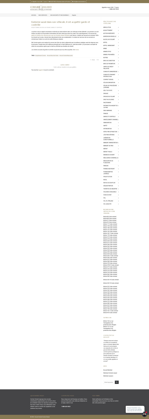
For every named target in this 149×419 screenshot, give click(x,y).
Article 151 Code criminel (110, 229)
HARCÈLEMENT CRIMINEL (110, 119)
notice (77, 49)
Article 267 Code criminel (110, 259)
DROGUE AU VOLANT (109, 96)
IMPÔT (105, 125)
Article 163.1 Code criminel (110, 233)
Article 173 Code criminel (110, 235)
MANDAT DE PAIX (108, 145)
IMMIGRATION (107, 122)
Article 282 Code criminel (110, 274)
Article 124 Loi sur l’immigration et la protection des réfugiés (109, 322)
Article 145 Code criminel (110, 228)
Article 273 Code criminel (110, 270)
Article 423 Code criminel (110, 305)
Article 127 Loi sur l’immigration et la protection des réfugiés (109, 328)
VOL (104, 198)
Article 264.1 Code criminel (110, 255)
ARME (105, 48)
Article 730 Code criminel (110, 309)
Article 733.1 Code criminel (110, 310)
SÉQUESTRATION (108, 186)
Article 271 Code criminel (110, 267)
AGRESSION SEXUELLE (109, 36)
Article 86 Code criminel (109, 216)
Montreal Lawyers (108, 376)
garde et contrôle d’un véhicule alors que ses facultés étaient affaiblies (50, 35)
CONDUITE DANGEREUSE (110, 71)
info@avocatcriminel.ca (80, 1)
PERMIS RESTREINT (109, 168)
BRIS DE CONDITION (109, 60)
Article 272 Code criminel (110, 269)
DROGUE (105, 93)
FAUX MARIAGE (107, 110)
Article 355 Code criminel (110, 297)
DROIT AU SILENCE (108, 99)
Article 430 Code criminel (110, 307)
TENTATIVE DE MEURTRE (110, 189)
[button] (117, 382)
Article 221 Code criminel (110, 242)
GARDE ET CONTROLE (56, 27)
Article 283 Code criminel (110, 276)
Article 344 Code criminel (110, 292)
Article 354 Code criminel (110, 296)
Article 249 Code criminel (110, 244)
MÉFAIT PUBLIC (107, 151)
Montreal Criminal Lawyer (110, 373)
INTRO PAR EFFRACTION (110, 131)
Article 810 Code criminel (110, 312)
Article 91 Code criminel (109, 220)
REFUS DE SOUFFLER (109, 182)
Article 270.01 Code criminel (111, 265)
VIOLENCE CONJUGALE (109, 192)
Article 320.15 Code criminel (111, 283)
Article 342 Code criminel (110, 290)
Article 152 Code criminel (110, 231)
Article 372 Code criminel (110, 301)
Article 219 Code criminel (110, 239)
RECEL (105, 179)
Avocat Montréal (107, 370)
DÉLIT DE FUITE (107, 90)
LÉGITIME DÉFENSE (108, 134)
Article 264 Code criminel (110, 254)
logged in (40, 70)
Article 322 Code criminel (110, 286)
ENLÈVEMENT (107, 102)
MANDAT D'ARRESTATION (110, 142)
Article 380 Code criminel (110, 303)
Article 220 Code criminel (110, 241)
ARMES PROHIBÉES (108, 54)
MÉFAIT (105, 148)
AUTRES (105, 57)
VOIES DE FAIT (107, 195)
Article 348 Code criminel (110, 294)
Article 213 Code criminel (110, 237)
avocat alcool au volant (52, 55)
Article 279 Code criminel (110, 272)
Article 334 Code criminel (110, 288)
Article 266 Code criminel (110, 257)
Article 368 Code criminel (110, 299)
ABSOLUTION (107, 27)
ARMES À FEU (107, 51)
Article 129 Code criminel (110, 226)
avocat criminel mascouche (66, 55)
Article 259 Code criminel (110, 252)
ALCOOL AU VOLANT (45, 27)
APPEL (105, 42)
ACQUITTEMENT (35, 27)
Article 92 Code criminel (109, 222)
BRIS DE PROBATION (109, 63)
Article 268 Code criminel (110, 261)
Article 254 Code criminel (110, 250)
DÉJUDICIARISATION (109, 82)
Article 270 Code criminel (110, 263)
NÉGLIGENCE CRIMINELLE (110, 158)
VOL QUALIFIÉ (107, 204)
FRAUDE (105, 113)
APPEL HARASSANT (109, 45)
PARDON (105, 165)
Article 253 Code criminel (110, 248)
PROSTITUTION (107, 176)
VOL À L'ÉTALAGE (108, 201)
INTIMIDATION (107, 128)
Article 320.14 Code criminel (111, 279)
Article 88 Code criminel (109, 218)
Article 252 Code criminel (110, 246)
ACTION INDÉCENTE (109, 33)
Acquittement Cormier (40, 55)
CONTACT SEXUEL (108, 79)
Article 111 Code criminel (110, 224)
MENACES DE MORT (109, 155)
